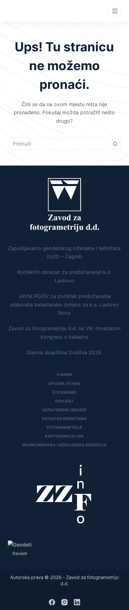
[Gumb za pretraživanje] (115, 144)
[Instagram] (64, 602)
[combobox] (58, 143)
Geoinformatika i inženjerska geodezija (64, 445)
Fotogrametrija (64, 427)
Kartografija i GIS (64, 436)
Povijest (64, 401)
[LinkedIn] (77, 602)
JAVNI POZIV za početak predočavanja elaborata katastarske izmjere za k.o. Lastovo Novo (64, 304)
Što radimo (64, 392)
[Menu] (115, 11)
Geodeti (19, 553)
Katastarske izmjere (64, 410)
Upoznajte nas (64, 383)
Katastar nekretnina (64, 418)
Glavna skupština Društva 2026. (64, 352)
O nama (64, 374)
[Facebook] (52, 602)
